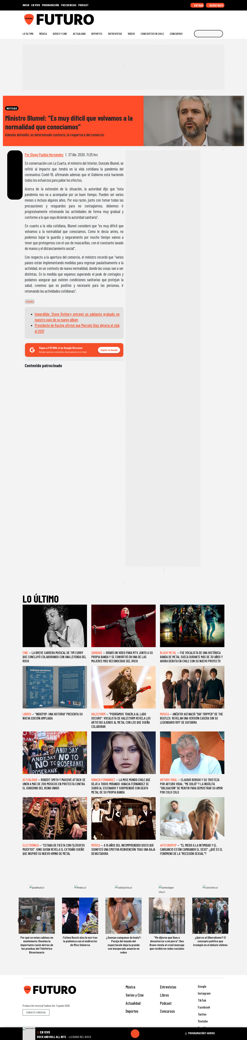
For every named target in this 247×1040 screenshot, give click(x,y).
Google (201, 986)
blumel (30, 301)
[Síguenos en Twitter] (205, 18)
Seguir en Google (109, 349)
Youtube (202, 1021)
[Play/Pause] (135, 1033)
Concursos (176, 33)
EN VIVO (35, 5)
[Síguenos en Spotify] (217, 18)
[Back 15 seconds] (126, 1033)
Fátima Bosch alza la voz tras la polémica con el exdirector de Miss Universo (80, 941)
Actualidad (79, 33)
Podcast (166, 1003)
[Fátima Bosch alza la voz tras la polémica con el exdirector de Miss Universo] (80, 916)
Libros (164, 995)
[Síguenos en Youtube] (211, 18)
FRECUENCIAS (68, 5)
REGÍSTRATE (216, 5)
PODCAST (83, 5)
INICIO (26, 5)
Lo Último (28, 33)
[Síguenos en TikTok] (193, 18)
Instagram (203, 993)
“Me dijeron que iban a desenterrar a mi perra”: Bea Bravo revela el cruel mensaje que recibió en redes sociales (167, 943)
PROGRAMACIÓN (50, 5)
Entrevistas (115, 33)
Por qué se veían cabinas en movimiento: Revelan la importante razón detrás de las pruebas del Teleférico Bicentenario (36, 945)
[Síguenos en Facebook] (199, 18)
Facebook (203, 1007)
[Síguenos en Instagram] (188, 18)
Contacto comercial (36, 1012)
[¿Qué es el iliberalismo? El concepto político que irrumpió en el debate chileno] (210, 916)
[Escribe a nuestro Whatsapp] (222, 18)
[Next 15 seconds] (143, 1033)
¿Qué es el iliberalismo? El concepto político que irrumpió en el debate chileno (210, 941)
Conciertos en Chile (152, 33)
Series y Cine (60, 33)
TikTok (201, 1000)
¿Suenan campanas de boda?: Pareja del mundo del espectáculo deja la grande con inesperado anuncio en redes (123, 945)
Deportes (96, 33)
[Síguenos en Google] (182, 18)
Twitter (202, 1014)
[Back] (117, 1033)
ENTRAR (198, 5)
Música (43, 33)
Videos (131, 33)
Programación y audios (201, 1033)
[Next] (152, 1033)
